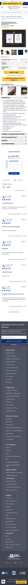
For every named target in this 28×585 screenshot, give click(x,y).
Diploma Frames (10, 353)
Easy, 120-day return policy (14, 75)
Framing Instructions (11, 512)
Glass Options (10, 425)
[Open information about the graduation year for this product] (19, 67)
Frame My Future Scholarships (14, 472)
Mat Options (9, 422)
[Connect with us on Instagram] (12, 562)
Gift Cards (9, 379)
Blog (7, 459)
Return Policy (9, 510)
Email (7, 536)
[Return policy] (14, 573)
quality (8, 187)
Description (6, 97)
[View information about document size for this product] (17, 59)
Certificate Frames (11, 356)
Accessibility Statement (12, 462)
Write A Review (14, 173)
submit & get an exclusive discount (14, 342)
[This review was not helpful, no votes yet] (24, 214)
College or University (11, 390)
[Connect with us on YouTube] (15, 562)
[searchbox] (8, 180)
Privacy (4, 579)
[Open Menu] (2, 8)
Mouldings (9, 419)
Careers (8, 450)
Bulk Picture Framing (11, 490)
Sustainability (9, 439)
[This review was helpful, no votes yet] (21, 214)
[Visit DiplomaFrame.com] (5, 1)
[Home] (14, 7)
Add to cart (14, 72)
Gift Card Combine (11, 527)
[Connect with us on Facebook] (6, 562)
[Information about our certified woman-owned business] (23, 573)
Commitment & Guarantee (13, 436)
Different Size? (23, 59)
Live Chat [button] (8, 539)
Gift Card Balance (11, 524)
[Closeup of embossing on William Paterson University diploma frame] (12, 91)
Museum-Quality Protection (13, 427)
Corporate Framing (11, 484)
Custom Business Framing (13, 487)
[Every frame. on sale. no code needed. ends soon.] (14, 3)
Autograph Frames (11, 373)
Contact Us (9, 498)
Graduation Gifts (10, 411)
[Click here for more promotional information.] (16, 80)
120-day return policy (9, 137)
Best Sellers (9, 382)
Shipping (4, 140)
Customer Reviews (8, 144)
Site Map (23, 579)
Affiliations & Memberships (13, 456)
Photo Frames (9, 376)
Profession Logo (10, 399)
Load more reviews (14, 312)
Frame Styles (9, 433)
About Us (8, 447)
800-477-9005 (10, 542)
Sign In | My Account (11, 501)
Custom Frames (10, 365)
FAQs (7, 515)
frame (4, 187)
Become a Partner (11, 481)
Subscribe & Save (10, 518)
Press (7, 453)
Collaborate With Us (11, 475)
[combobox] (20, 190)
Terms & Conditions (13, 579)
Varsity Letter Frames (12, 367)
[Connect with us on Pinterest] (18, 562)
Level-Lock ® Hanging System (14, 430)
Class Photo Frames (11, 370)
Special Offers (10, 521)
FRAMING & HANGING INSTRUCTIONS (13, 134)
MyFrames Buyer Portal (12, 530)
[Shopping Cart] (26, 7)
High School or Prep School (13, 393)
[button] (24, 7)
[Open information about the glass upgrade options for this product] (5, 62)
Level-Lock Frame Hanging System (12, 123)
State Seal (9, 402)
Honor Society (10, 405)
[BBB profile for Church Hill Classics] (5, 573)
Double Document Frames (13, 359)
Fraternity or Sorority (11, 408)
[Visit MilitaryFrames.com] (14, 1)
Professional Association (13, 396)
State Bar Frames (10, 362)
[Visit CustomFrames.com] (22, 1)
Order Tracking (10, 504)
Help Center (9, 547)
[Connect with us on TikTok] (9, 562)
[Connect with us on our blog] (21, 562)
